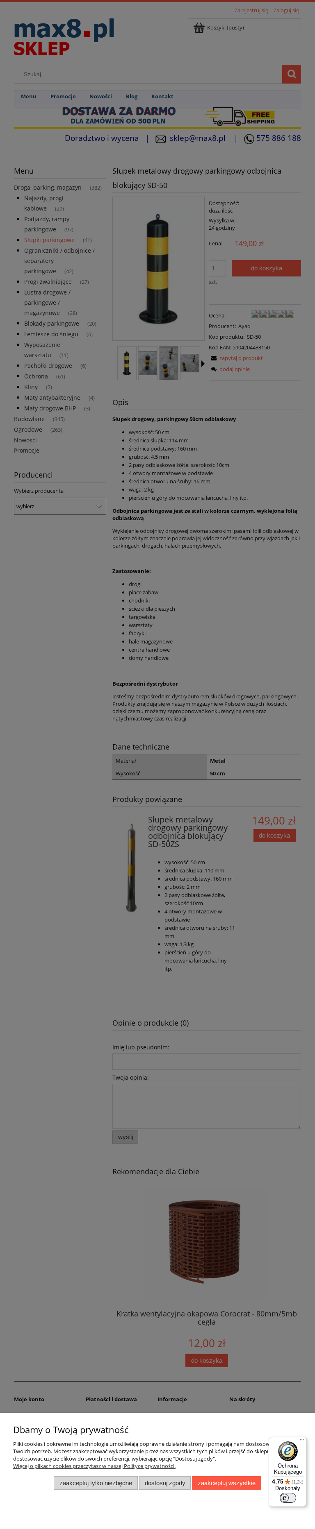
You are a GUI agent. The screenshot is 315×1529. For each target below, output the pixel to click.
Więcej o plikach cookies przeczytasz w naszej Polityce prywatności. (94, 1466)
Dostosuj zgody (165, 1482)
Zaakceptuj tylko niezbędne (95, 1482)
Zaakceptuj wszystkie (227, 1482)
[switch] (288, 1498)
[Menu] (302, 1442)
